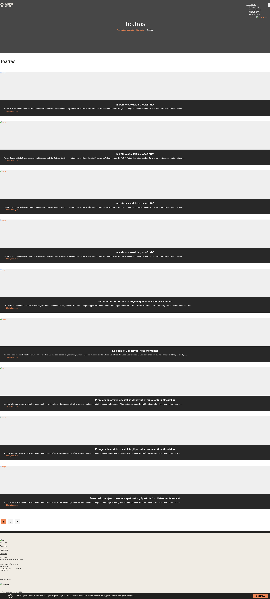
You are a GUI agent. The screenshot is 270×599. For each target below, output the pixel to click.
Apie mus (3, 542)
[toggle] (269, 5)
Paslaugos (4, 550)
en (251, 17)
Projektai (3, 554)
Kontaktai (3, 557)
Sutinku (260, 596)
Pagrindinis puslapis (125, 30)
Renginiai (140, 30)
